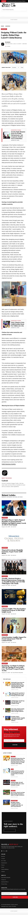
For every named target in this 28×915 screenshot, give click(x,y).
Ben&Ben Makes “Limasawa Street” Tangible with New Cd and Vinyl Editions (18, 718)
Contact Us (3, 879)
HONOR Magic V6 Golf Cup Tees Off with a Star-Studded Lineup (17, 702)
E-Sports (3, 858)
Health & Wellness (4, 869)
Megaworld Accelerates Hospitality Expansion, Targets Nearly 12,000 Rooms (12, 551)
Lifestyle (13, 756)
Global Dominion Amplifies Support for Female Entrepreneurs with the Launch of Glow (14, 639)
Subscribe (14, 744)
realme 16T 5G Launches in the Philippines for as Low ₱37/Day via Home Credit (17, 694)
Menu (2, 14)
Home (2, 26)
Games (2, 867)
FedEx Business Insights (9, 464)
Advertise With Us (9, 830)
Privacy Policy (4, 884)
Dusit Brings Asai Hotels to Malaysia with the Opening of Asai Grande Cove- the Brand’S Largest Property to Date (13, 668)
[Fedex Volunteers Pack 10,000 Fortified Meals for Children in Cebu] (6, 324)
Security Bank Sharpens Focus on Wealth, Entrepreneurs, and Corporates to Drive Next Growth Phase (18, 135)
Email (22, 67)
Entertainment (14, 800)
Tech (12, 769)
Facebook (14, 67)
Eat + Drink (3, 860)
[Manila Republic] (8, 5)
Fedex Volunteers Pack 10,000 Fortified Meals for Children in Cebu (17, 324)
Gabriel (8, 42)
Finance (3, 865)
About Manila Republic (5, 877)
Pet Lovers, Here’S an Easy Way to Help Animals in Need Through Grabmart (17, 710)
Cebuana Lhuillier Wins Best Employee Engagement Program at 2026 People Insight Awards (14, 610)
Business (8, 26)
